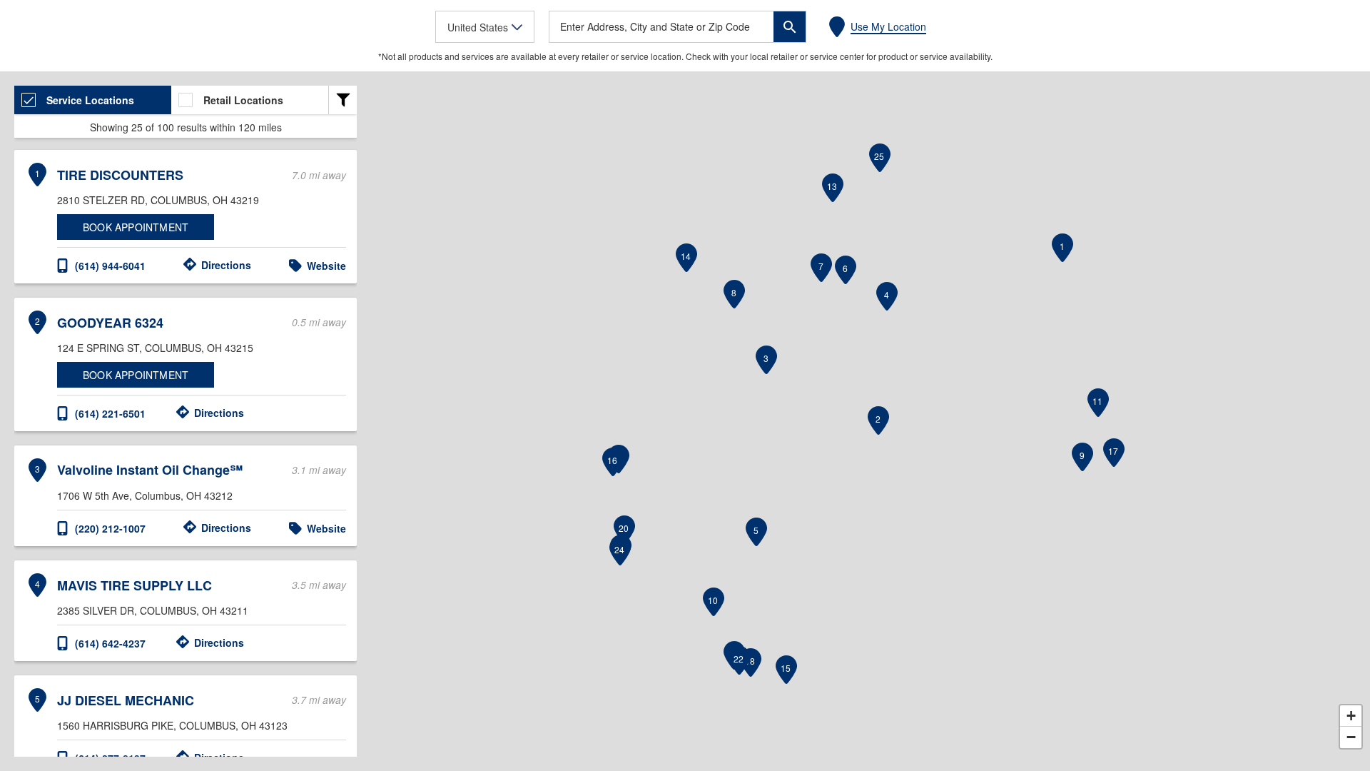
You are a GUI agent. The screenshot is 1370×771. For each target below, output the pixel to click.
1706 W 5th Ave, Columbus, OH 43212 (145, 495)
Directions (226, 265)
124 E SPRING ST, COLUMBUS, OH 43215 (155, 348)
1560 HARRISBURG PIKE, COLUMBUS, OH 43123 (172, 725)
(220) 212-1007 (110, 528)
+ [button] (1351, 716)
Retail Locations (243, 100)
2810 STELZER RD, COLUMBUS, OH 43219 (158, 200)
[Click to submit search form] (789, 26)
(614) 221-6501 (110, 413)
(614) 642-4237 (110, 643)
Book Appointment (135, 227)
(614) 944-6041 (110, 265)
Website (326, 265)
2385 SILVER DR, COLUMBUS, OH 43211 (152, 610)
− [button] (1351, 737)
